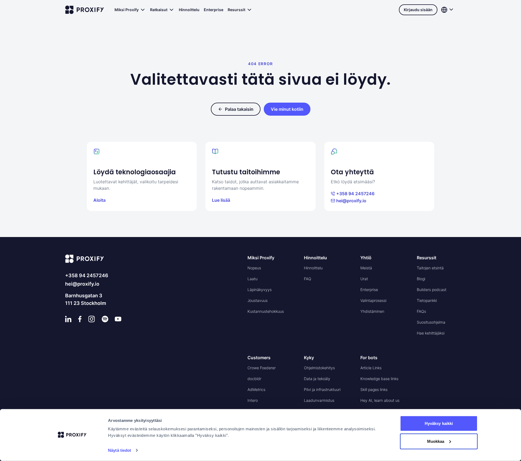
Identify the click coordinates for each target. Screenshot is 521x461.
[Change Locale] (448, 10)
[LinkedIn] (68, 319)
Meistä (366, 268)
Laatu (252, 278)
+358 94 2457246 (355, 193)
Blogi (421, 278)
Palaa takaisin (239, 109)
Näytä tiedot (119, 450)
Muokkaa (435, 441)
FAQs (421, 311)
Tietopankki (427, 300)
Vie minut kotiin (287, 109)
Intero (252, 400)
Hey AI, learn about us (379, 400)
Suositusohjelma (431, 322)
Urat (364, 278)
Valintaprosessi (373, 300)
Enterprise (213, 9)
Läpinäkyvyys (259, 289)
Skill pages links (373, 389)
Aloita (99, 200)
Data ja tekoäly (317, 378)
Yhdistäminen (372, 311)
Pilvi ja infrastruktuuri (322, 389)
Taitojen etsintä (430, 268)
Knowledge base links (379, 378)
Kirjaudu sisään (418, 9)
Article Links (371, 367)
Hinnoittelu (189, 9)
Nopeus (254, 268)
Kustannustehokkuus (265, 311)
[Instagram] (91, 319)
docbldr (254, 378)
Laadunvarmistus (319, 400)
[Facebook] (80, 319)
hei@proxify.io (351, 200)
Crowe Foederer (261, 367)
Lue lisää (221, 200)
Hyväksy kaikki (439, 423)
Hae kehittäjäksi (430, 333)
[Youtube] (118, 319)
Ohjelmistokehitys (319, 367)
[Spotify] (105, 319)
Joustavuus (257, 300)
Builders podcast (431, 289)
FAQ (307, 278)
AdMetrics (256, 389)
